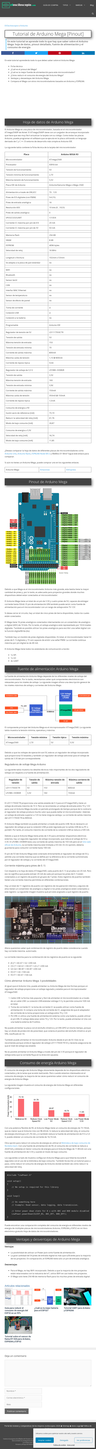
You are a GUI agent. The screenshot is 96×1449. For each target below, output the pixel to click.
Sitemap (66, 1426)
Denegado (64, 1440)
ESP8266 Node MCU (41, 453)
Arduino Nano (24, 453)
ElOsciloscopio (11, 25)
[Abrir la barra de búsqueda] (93, 13)
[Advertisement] (48, 102)
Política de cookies (60, 1445)
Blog (92, 5)
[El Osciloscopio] (18, 5)
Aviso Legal (71, 1445)
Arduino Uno (11, 453)
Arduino (24, 25)
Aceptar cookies (44, 1440)
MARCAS (79, 5)
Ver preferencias (83, 1440)
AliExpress (71, 469)
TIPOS (65, 5)
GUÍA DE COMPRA (50, 5)
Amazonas (45, 469)
